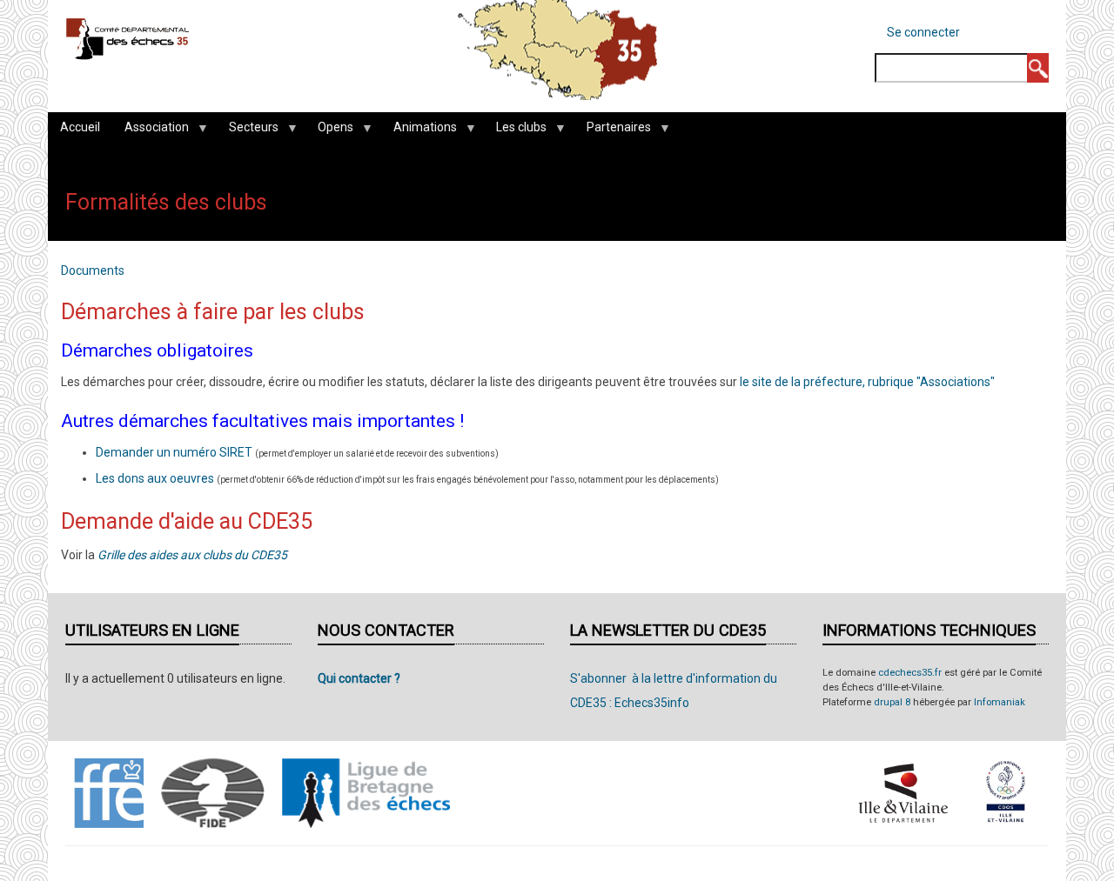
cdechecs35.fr (910, 672)
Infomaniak (999, 702)
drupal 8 (892, 702)
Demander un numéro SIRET (174, 452)
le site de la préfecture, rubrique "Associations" (867, 382)
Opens (329, 131)
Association (150, 131)
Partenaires (612, 131)
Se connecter (923, 32)
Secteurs (247, 131)
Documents (92, 270)
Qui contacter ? (359, 678)
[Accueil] (127, 38)
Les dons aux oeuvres (155, 478)
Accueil (80, 127)
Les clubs (515, 131)
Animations (419, 131)
